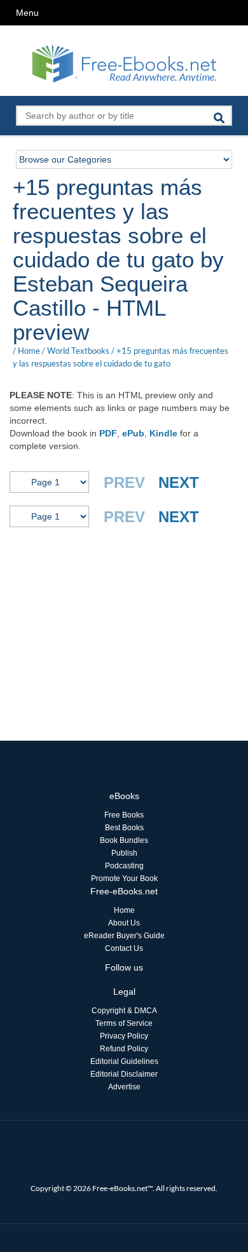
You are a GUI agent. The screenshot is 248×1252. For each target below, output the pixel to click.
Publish (124, 853)
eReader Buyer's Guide (124, 935)
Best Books (124, 827)
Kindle (163, 433)
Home (29, 351)
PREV (124, 482)
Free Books (124, 815)
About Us (124, 923)
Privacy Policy (124, 1036)
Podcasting (124, 865)
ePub (133, 433)
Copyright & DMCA (124, 1010)
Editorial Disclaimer (124, 1074)
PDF (108, 433)
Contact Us (124, 948)
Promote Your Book (124, 878)
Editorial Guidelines (124, 1061)
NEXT (178, 482)
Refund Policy (124, 1048)
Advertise (124, 1086)
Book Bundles (124, 840)
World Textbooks (78, 351)
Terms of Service (124, 1023)
